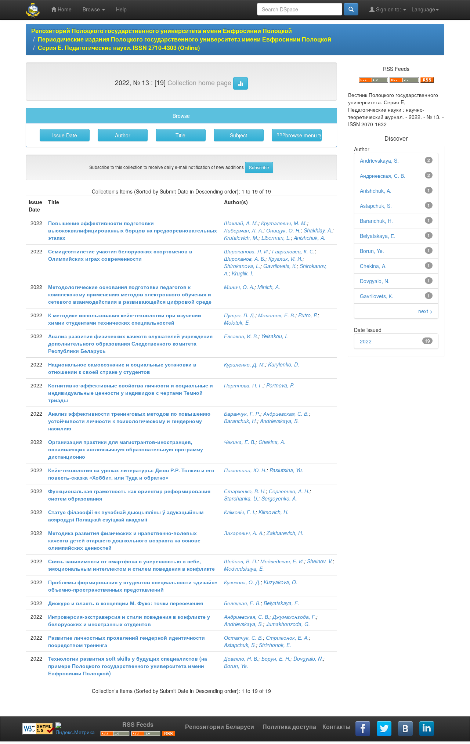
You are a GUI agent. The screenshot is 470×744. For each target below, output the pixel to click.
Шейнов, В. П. (240, 561)
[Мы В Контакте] (405, 729)
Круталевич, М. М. (284, 223)
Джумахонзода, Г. (294, 616)
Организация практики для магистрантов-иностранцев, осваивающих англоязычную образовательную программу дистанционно (125, 449)
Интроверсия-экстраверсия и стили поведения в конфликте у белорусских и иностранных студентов (129, 620)
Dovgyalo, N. (308, 658)
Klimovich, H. (273, 512)
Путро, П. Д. (239, 315)
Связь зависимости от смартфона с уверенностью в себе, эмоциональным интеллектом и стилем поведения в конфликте (131, 564)
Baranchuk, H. (240, 421)
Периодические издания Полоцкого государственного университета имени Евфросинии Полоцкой (184, 39)
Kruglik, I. (242, 273)
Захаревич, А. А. (244, 533)
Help (121, 9)
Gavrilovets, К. (280, 266)
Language (423, 9)
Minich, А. (268, 286)
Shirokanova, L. (242, 266)
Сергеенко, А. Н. (289, 491)
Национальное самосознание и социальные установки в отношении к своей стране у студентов (122, 368)
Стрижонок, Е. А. (287, 637)
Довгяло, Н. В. (241, 658)
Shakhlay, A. (318, 230)
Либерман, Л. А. (243, 230)
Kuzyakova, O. (280, 582)
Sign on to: (388, 9)
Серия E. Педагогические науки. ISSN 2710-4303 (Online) (119, 47)
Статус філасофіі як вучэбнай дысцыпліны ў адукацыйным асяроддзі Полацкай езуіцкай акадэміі (125, 515)
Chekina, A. (271, 441)
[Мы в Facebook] (363, 729)
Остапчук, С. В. (243, 637)
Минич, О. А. (239, 286)
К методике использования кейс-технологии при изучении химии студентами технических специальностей (124, 318)
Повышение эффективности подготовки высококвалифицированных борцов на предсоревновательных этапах (132, 230)
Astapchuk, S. (240, 645)
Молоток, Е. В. (276, 315)
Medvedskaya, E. (244, 568)
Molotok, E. (237, 322)
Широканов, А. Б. (244, 258)
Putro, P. (308, 315)
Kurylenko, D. (283, 364)
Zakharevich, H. (285, 533)
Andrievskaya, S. (279, 421)
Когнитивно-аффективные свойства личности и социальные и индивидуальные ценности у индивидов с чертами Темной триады (130, 393)
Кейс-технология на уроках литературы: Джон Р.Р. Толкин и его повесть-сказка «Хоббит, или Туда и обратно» (131, 473)
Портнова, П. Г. (243, 385)
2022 (366, 341)
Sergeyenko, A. (279, 498)
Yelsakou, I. (274, 336)
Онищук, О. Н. (283, 230)
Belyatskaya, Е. (281, 603)
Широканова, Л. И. (246, 251)
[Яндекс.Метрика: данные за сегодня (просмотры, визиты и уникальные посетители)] (75, 729)
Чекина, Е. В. (240, 441)
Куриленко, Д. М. (244, 364)
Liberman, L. (276, 237)
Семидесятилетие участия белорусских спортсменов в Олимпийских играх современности (120, 255)
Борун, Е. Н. (275, 658)
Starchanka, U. (241, 498)
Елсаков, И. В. (241, 336)
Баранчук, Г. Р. (242, 413)
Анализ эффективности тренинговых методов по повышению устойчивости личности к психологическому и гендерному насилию (129, 421)
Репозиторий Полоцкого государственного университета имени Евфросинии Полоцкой (161, 30)
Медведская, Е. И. (282, 561)
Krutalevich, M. (241, 237)
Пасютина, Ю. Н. (245, 470)
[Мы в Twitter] (384, 729)
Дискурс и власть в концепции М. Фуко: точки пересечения (125, 603)
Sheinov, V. (320, 561)
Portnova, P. (280, 385)
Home (64, 9)
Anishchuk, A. (309, 237)
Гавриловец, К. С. (293, 251)
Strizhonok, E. (275, 645)
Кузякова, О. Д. (242, 582)
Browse (92, 9)
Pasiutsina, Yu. (286, 470)
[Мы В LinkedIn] (427, 729)
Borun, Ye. (236, 665)
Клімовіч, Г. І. (240, 512)
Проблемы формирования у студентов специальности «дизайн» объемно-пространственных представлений (132, 585)
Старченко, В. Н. (245, 491)
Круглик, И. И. (285, 258)
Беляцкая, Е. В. (242, 603)
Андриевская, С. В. (286, 413)
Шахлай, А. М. (241, 223)
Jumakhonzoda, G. (288, 624)
